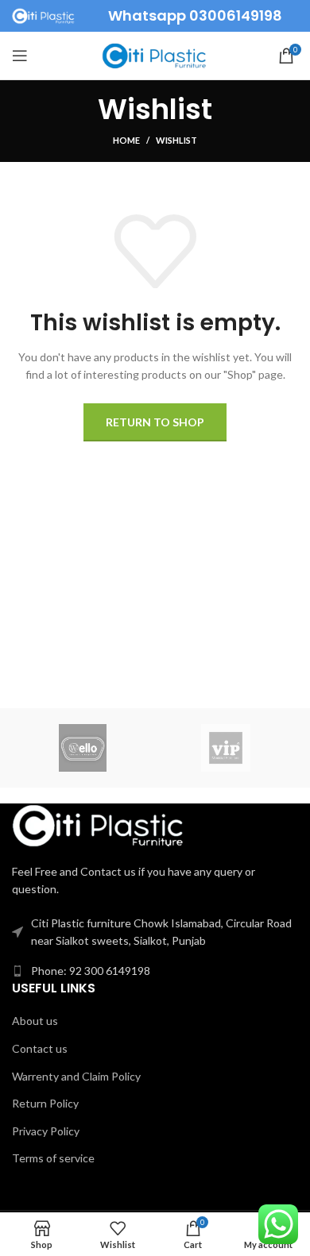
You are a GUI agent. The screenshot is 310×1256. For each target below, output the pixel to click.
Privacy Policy (45, 1131)
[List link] (155, 971)
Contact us (40, 1048)
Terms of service (53, 1158)
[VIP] (225, 748)
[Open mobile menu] (20, 55)
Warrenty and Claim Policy (76, 1076)
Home (126, 140)
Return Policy (45, 1103)
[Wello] (83, 748)
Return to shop (155, 422)
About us (35, 1020)
